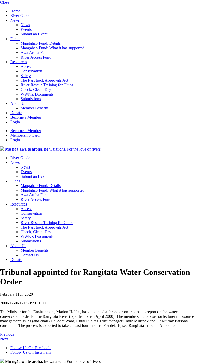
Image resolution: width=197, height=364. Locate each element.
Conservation (31, 71)
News (15, 20)
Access (26, 66)
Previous (7, 334)
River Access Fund (36, 57)
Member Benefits (34, 108)
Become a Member (25, 117)
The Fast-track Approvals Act (44, 80)
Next (4, 339)
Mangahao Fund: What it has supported (52, 48)
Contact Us (30, 255)
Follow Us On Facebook (30, 348)
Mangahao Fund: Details (41, 43)
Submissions (31, 99)
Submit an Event (34, 34)
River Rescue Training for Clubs (47, 85)
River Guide (20, 15)
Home (15, 11)
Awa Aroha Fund (35, 52)
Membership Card (25, 135)
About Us (18, 103)
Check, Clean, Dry (36, 89)
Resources (18, 62)
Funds (15, 38)
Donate (16, 112)
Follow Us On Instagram (30, 352)
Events (26, 29)
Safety (26, 75)
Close (4, 2)
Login (15, 122)
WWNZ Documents (37, 94)
